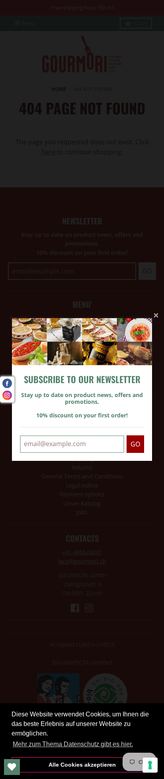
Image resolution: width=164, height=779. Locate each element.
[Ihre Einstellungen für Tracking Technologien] (150, 765)
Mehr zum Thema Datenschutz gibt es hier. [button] (73, 744)
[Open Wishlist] (12, 767)
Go (135, 444)
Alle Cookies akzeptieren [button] (82, 764)
